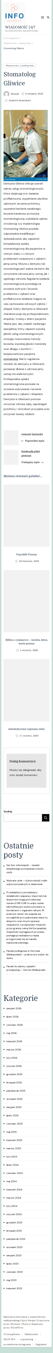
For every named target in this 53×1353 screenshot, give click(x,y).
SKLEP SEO (9, 1339)
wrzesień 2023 (14, 1247)
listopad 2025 (14, 1082)
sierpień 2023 (13, 1255)
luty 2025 (11, 1156)
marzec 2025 (13, 1148)
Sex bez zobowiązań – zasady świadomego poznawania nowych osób (25, 869)
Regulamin (41, 1344)
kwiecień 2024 (14, 1189)
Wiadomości (31, 1334)
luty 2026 (11, 1057)
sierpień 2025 (14, 1107)
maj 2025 (11, 1132)
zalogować (29, 770)
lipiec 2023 (12, 1263)
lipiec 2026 (12, 1016)
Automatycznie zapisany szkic (26, 729)
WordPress (16, 1327)
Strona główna (12, 1334)
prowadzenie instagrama (17, 1344)
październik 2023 (15, 1239)
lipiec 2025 (12, 1115)
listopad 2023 (14, 1230)
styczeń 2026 (14, 1066)
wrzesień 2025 (14, 1099)
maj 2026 (11, 1033)
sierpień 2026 (14, 1008)
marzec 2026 (13, 1049)
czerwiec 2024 (14, 1173)
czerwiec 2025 (14, 1123)
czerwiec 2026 (14, 1024)
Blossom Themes (20, 1324)
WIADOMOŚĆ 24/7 (20, 27)
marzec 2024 (13, 1197)
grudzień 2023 (14, 1222)
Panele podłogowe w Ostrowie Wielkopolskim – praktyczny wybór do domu (27, 954)
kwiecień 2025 (14, 1140)
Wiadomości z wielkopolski (20, 65)
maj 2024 (11, 1181)
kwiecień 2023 (14, 1288)
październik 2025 (15, 1090)
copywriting (26, 1339)
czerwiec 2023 (14, 1271)
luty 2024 (11, 1206)
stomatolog (11, 359)
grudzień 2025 (14, 1074)
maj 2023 (11, 1280)
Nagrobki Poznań (26, 554)
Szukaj (8, 811)
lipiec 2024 (12, 1164)
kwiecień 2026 (14, 1041)
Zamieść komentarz (20, 100)
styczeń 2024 (14, 1214)
